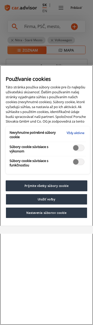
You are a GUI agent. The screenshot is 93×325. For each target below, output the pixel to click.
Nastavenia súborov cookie (46, 213)
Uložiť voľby (47, 199)
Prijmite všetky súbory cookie (47, 186)
